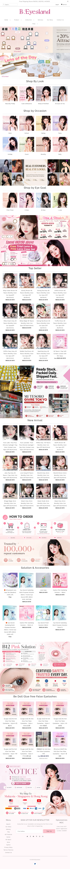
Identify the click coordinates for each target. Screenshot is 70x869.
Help (34, 23)
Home (7, 20)
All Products (8, 834)
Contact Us (60, 20)
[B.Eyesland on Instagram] (39, 836)
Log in (57, 4)
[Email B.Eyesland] (43, 836)
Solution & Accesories (35, 567)
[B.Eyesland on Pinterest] (36, 836)
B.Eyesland (37, 859)
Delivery (40, 20)
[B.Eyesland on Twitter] (27, 836)
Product (17, 20)
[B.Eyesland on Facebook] (30, 836)
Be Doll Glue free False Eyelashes (35, 696)
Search (8, 824)
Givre (8, 842)
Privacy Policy (8, 847)
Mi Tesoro (8, 839)
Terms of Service (8, 850)
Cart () (64, 4)
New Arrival (35, 420)
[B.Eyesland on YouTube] (33, 836)
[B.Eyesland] (35, 12)
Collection (29, 20)
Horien (8, 837)
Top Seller (35, 268)
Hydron (8, 844)
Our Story (50, 20)
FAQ (8, 832)
